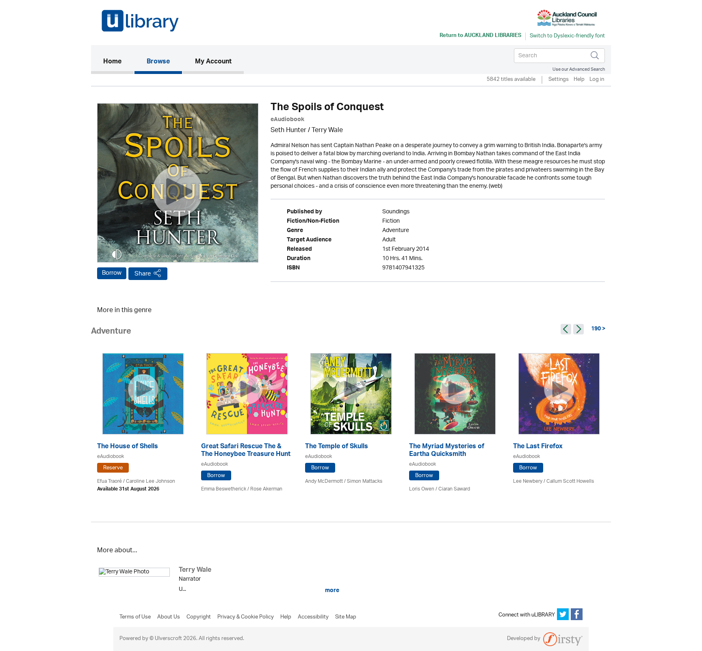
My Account (213, 62)
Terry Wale (327, 130)
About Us (168, 617)
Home (118, 62)
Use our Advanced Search (578, 69)
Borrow (111, 273)
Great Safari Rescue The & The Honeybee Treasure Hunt (245, 451)
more (331, 590)
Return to (480, 36)
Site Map (345, 617)
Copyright (198, 617)
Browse (158, 62)
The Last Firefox (538, 447)
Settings (558, 80)
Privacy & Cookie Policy (245, 617)
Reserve (113, 468)
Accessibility (313, 617)
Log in (596, 80)
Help (579, 80)
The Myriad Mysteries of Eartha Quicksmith (446, 451)
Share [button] (142, 274)
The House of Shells (127, 447)
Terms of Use (135, 617)
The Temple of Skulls (336, 447)
